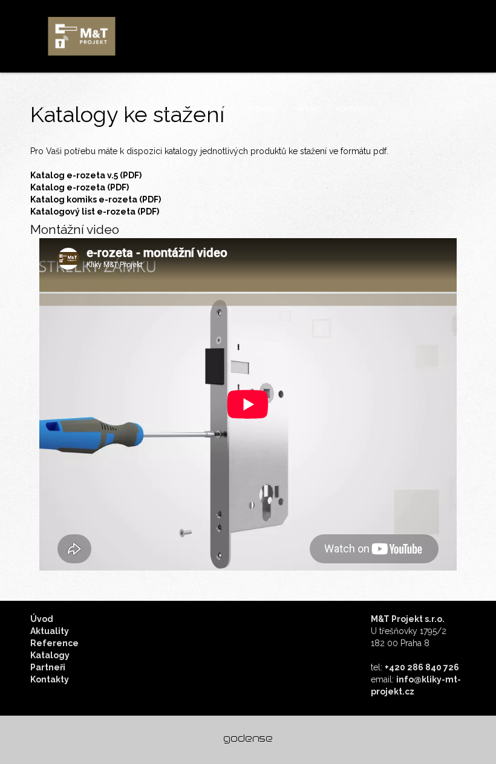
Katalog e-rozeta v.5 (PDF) (86, 175)
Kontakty (351, 108)
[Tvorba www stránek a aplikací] (248, 739)
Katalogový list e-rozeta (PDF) (94, 211)
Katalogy (264, 108)
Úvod (47, 108)
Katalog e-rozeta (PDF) (79, 187)
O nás (81, 108)
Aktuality (167, 108)
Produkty (121, 108)
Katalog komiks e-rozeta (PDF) (95, 199)
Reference (216, 108)
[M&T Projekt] (81, 36)
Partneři (307, 108)
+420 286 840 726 (422, 667)
